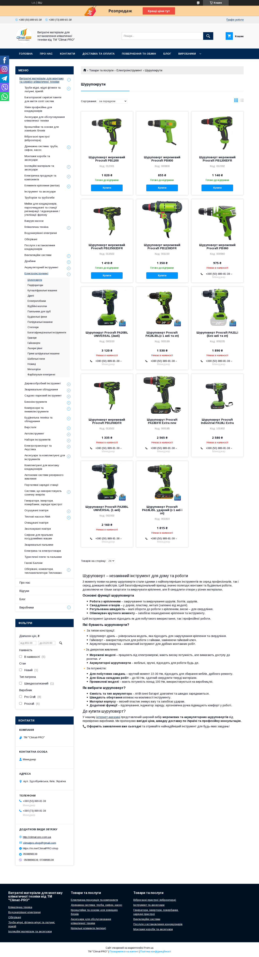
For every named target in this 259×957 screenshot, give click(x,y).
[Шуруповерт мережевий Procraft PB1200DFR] (217, 132)
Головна (26, 53)
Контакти (67, 53)
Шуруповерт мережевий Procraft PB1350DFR (107, 421)
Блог (167, 53)
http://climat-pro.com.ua (37, 837)
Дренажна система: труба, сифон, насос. (41, 148)
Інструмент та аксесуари (40, 191)
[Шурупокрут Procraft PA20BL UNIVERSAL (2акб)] (107, 307)
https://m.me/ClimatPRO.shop (40, 848)
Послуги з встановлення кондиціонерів (39, 247)
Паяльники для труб (39, 311)
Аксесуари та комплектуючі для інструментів (44, 457)
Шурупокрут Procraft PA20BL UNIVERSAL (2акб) (107, 334)
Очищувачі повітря (36, 522)
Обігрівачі (30, 239)
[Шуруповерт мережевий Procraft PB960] (217, 219)
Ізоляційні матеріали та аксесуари (39, 167)
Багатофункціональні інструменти (47, 332)
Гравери (32, 337)
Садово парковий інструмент (43, 395)
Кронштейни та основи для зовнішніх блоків (41, 128)
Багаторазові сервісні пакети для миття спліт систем (42, 99)
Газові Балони (33, 562)
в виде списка (242, 101)
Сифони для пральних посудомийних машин (38, 536)
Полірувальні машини (40, 322)
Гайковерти (34, 343)
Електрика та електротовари (42, 550)
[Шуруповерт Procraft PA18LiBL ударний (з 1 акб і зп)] (162, 481)
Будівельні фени (37, 316)
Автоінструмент (34, 433)
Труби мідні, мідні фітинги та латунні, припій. (42, 89)
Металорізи (34, 369)
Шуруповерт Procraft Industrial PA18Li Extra (217, 421)
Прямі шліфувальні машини (43, 353)
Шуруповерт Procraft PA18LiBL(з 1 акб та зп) (162, 334)
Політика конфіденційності (155, 951)
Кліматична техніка (36, 226)
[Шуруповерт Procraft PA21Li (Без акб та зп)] (217, 307)
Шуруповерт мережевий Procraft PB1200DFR (217, 159)
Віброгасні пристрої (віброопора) (37, 138)
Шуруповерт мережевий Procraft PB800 (162, 159)
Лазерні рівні (35, 348)
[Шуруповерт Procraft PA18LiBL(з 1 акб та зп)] (162, 307)
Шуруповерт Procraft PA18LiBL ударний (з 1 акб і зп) (162, 510)
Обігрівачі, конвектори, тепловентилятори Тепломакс (43, 570)
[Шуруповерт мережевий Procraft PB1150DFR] (162, 219)
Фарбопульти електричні (41, 374)
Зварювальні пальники (38, 544)
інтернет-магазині (108, 717)
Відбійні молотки (37, 306)
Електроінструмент (129, 70)
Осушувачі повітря (36, 510)
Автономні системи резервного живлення (44, 476)
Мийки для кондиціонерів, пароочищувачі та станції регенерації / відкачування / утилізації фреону (42, 209)
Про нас (46, 53)
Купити (107, 187)
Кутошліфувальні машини (42, 290)
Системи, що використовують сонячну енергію (43, 492)
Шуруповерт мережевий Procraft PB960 (217, 246)
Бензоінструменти (35, 401)
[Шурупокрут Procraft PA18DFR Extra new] (162, 394)
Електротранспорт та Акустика (38, 447)
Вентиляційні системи (37, 255)
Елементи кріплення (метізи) (42, 185)
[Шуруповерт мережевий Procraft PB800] (162, 132)
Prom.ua (148, 947)
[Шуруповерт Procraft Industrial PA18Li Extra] (217, 394)
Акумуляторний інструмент (41, 267)
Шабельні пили (36, 358)
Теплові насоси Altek (37, 516)
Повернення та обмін (139, 53)
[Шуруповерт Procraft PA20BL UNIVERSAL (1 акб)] (107, 481)
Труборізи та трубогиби (39, 197)
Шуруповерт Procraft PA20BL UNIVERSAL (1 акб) (106, 508)
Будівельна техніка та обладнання (38, 419)
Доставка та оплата (98, 53)
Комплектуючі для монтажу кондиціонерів (41, 467)
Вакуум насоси (34, 220)
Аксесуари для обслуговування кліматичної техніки (44, 118)
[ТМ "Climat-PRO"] (24, 43)
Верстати (30, 427)
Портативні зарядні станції (41, 484)
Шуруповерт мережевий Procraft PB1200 (107, 159)
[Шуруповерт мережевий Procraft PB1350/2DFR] (107, 219)
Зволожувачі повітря (37, 528)
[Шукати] (208, 36)
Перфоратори (35, 285)
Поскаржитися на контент (123, 951)
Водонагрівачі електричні (40, 232)
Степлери (33, 327)
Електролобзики (37, 301)
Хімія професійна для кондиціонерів (38, 109)
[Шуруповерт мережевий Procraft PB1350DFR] (107, 394)
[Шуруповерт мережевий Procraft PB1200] (107, 132)
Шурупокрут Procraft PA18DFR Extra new (162, 421)
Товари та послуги (101, 70)
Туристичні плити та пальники (43, 556)
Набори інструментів (37, 439)
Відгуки (24, 591)
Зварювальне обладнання (41, 389)
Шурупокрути (35, 280)
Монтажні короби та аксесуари (37, 158)
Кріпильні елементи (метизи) (88, 928)
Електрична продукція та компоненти (40, 177)
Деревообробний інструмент (42, 383)
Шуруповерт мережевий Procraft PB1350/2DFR (107, 246)
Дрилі (31, 295)
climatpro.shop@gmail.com (39, 842)
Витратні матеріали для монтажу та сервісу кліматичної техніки (41, 80)
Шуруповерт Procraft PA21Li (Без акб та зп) (217, 334)
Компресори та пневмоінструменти (36, 409)
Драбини (30, 261)
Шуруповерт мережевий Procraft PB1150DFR (162, 246)
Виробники (187, 53)
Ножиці (32, 364)
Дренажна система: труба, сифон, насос (96, 904)
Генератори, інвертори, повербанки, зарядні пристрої (43, 502)
